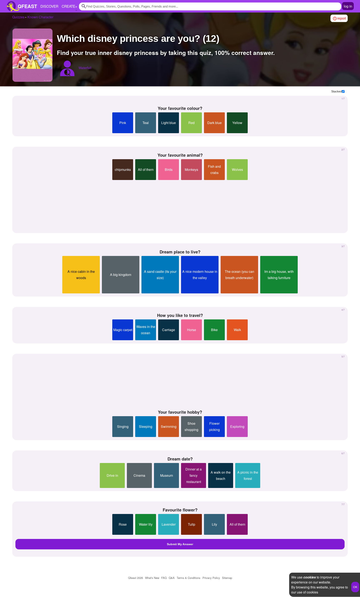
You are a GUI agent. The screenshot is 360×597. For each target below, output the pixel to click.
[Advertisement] (180, 205)
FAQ (164, 578)
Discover (49, 6)
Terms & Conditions (188, 578)
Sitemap (227, 578)
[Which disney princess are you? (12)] (32, 55)
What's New (152, 578)
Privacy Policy (211, 578)
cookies (309, 577)
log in (348, 6)
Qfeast (135, 578)
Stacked (336, 91)
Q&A (172, 578)
